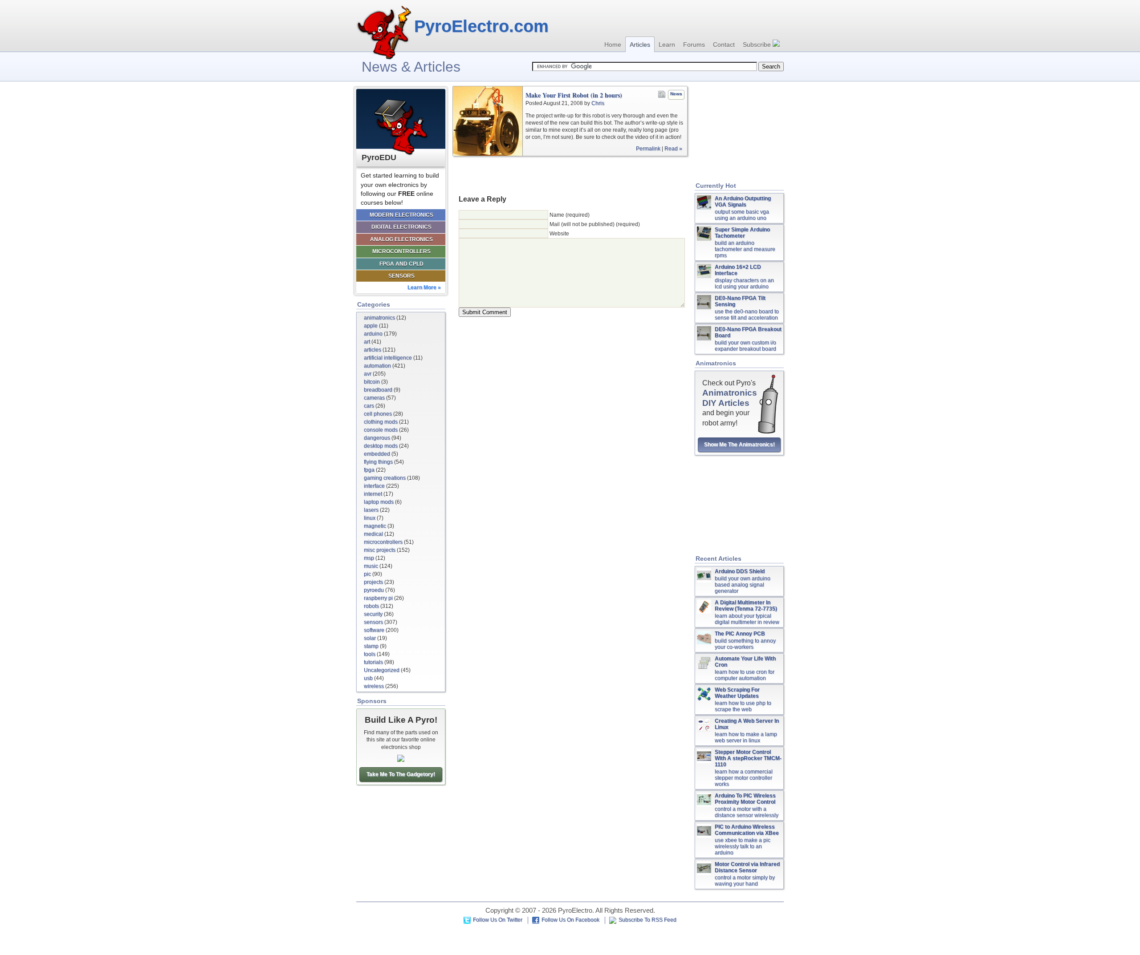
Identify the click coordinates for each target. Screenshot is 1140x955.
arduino (373, 334)
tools (369, 654)
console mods (381, 430)
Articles (640, 44)
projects (373, 582)
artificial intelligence (388, 358)
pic (367, 574)
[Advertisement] (570, 175)
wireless (374, 686)
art (367, 342)
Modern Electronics (401, 215)
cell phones (378, 414)
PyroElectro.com (481, 26)
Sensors (401, 276)
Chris (597, 103)
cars (369, 406)
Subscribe (758, 44)
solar (370, 638)
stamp (371, 646)
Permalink (648, 149)
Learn (667, 44)
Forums (694, 44)
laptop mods (379, 502)
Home (612, 44)
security (373, 614)
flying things (378, 462)
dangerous (377, 438)
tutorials (373, 662)
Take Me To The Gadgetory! (400, 774)
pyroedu (374, 590)
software (374, 630)
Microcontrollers (401, 251)
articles (372, 350)
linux (369, 518)
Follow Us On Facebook (570, 920)
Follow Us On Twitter (497, 920)
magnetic (375, 526)
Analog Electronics (401, 239)
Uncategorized (381, 670)
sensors (373, 622)
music (371, 566)
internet (373, 494)
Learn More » (424, 287)
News (676, 93)
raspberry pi (378, 598)
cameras (374, 398)
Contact (724, 44)
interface (374, 486)
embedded (377, 454)
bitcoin (372, 382)
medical (373, 534)
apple (371, 326)
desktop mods (381, 446)
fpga (369, 470)
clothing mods (381, 422)
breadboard (378, 390)
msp (369, 558)
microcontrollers (383, 542)
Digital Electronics (401, 227)
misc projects (379, 550)
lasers (371, 510)
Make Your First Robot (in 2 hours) (573, 95)
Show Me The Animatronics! (739, 444)
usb (368, 678)
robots (371, 606)
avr (367, 374)
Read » (673, 149)
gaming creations (385, 478)
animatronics (379, 318)
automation (377, 366)
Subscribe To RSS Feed (647, 920)
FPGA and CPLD (401, 264)
